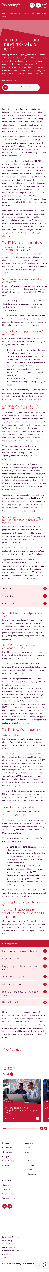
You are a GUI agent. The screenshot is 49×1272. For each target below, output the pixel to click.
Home (4, 13)
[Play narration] (5, 87)
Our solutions (8, 1161)
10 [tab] (30, 1128)
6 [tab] (18, 1128)
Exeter (27, 1156)
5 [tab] (15, 1128)
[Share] (45, 1264)
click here (6, 236)
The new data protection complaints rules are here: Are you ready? (21, 1110)
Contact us (6, 1185)
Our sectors (7, 1147)
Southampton (30, 1174)
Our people (7, 1156)
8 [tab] (24, 1128)
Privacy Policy (7, 1240)
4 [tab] (13, 1128)
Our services (7, 1152)
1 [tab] (4, 1128)
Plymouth (28, 1169)
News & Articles (15, 13)
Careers (5, 1165)
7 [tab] (21, 1128)
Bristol (27, 1152)
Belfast (27, 1147)
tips (39, 109)
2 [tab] (7, 1128)
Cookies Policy (7, 1244)
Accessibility (6, 1254)
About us (6, 1189)
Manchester (29, 1165)
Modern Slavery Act (9, 1247)
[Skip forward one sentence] (16, 87)
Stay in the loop (8, 1198)
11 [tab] (33, 1128)
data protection (8, 125)
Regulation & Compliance (11, 1237)
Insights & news (8, 1194)
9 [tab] (27, 1128)
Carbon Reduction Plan (10, 1251)
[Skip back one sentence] (11, 87)
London (27, 1161)
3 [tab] (10, 1128)
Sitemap (5, 1257)
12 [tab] (36, 1128)
